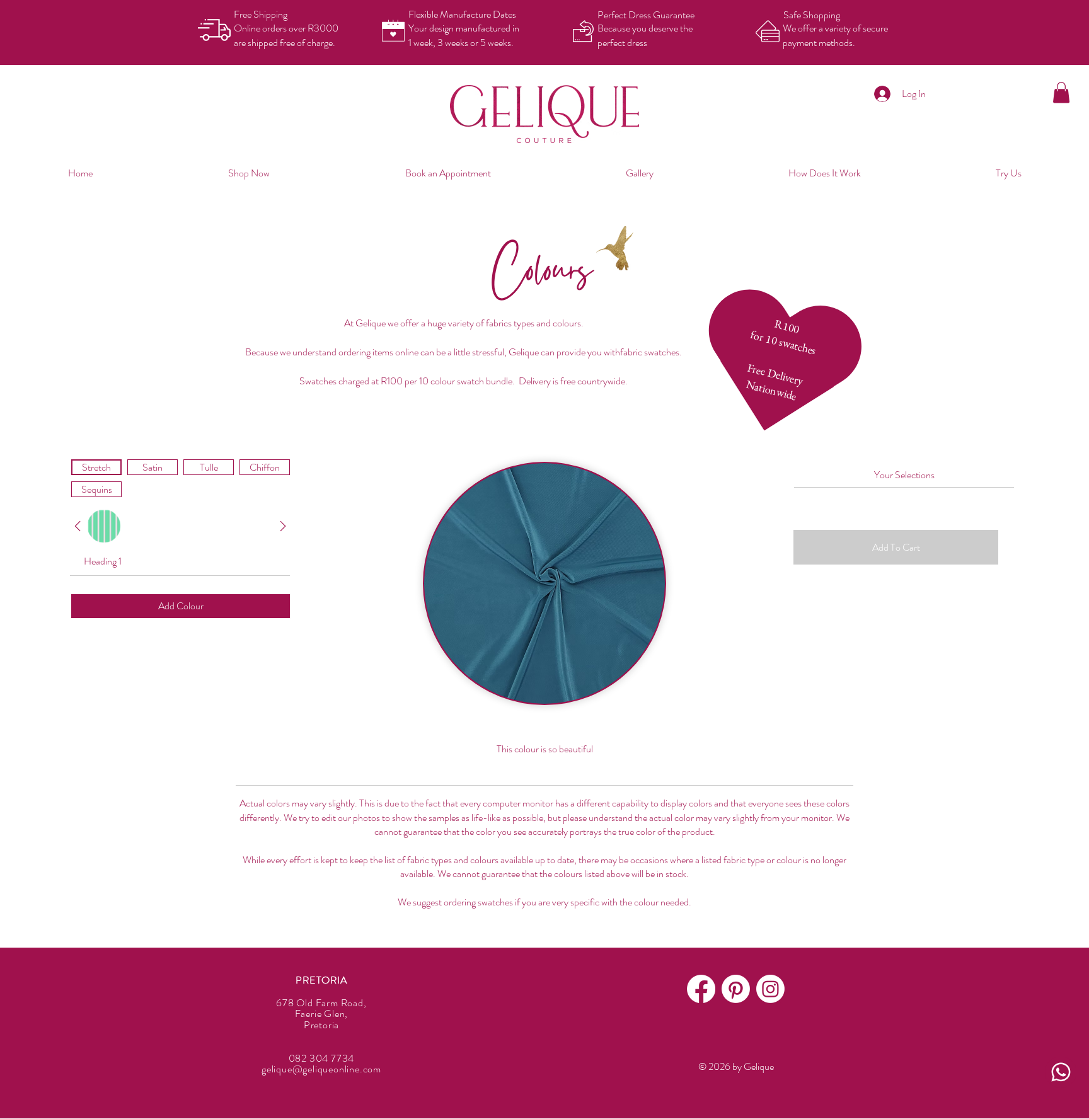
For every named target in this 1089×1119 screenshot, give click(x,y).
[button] (1061, 92)
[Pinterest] (736, 989)
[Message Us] (1060, 1072)
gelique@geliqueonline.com (321, 1069)
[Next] (77, 526)
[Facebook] (701, 989)
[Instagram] (770, 989)
